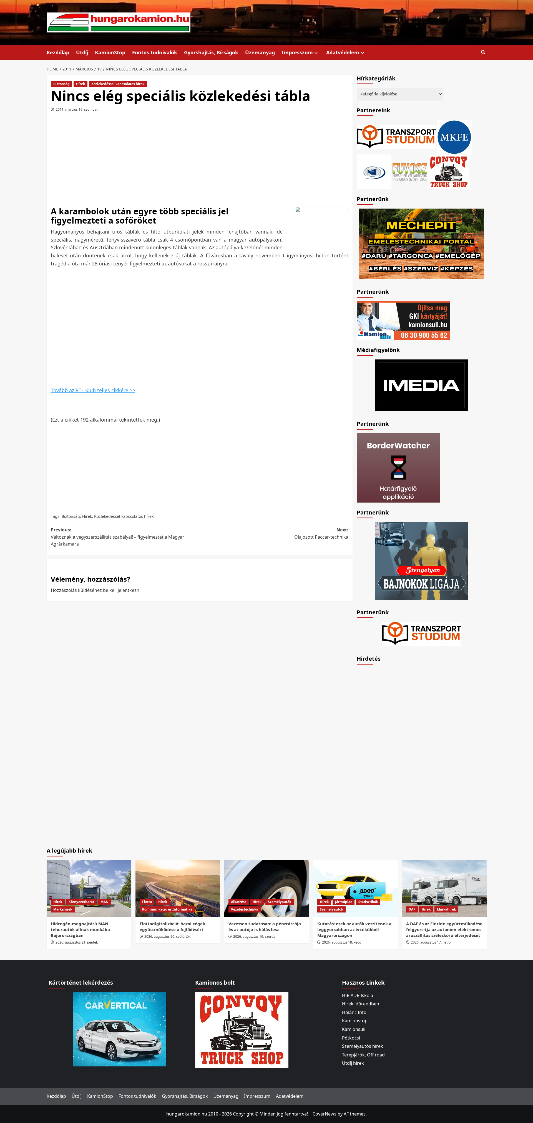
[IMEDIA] (421, 384)
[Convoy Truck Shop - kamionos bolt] (449, 171)
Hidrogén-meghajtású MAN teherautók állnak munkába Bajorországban (80, 929)
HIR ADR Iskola (357, 995)
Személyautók (279, 901)
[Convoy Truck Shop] (241, 1029)
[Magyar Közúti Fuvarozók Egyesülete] (454, 136)
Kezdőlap (58, 52)
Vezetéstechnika (244, 909)
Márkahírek (62, 909)
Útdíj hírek (353, 1063)
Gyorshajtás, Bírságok (211, 52)
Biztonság (61, 84)
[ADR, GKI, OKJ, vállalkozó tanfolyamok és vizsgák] (396, 136)
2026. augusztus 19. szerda (254, 936)
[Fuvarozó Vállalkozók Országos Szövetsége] (410, 171)
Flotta (147, 901)
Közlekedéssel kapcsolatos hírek (117, 84)
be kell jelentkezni (121, 590)
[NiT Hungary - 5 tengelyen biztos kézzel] (421, 560)
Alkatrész (238, 901)
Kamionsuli (353, 1029)
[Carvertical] (119, 1028)
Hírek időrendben (360, 1004)
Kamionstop (355, 1021)
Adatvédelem (342, 52)
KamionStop (110, 52)
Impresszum (297, 52)
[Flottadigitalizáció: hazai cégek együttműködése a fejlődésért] (177, 888)
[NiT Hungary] (374, 171)
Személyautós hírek (362, 1046)
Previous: (117, 537)
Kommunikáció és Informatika (167, 909)
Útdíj (82, 52)
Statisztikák (368, 901)
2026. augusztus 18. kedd (341, 942)
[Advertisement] (199, 160)
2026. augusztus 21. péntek (77, 942)
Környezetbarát (81, 901)
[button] (483, 52)
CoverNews (324, 1114)
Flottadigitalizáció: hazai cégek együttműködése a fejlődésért (172, 926)
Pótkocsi (351, 1038)
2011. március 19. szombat (76, 109)
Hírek (80, 84)
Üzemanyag (260, 52)
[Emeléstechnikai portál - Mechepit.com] (421, 243)
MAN (104, 901)
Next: (321, 533)
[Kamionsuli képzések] (403, 320)
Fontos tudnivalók (154, 52)
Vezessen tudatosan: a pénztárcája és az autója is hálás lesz (264, 926)
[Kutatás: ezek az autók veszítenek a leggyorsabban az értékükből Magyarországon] (355, 888)
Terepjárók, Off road (363, 1055)
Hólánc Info (354, 1012)
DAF (412, 909)
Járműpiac (343, 901)
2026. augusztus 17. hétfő (431, 942)
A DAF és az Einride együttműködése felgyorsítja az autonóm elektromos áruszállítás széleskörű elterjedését (444, 929)
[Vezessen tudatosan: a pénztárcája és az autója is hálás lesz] (266, 888)
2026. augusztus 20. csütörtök (167, 936)
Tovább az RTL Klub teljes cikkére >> (93, 390)
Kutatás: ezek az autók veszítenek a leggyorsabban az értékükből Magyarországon (354, 929)
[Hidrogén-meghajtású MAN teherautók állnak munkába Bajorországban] (89, 888)
